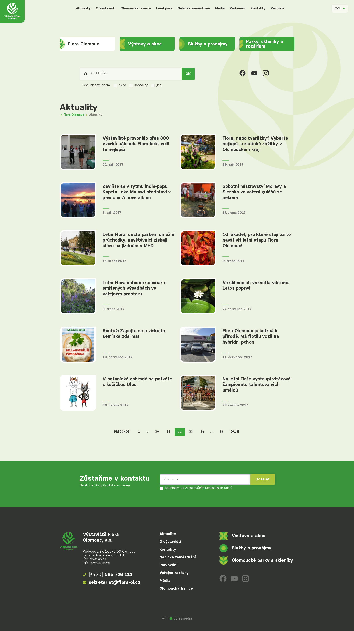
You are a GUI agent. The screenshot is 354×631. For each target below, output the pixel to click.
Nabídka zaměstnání (194, 8)
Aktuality (83, 8)
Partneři (277, 8)
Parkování (237, 8)
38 (221, 431)
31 (168, 431)
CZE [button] (338, 8)
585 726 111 (111, 574)
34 (202, 431)
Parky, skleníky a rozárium (264, 44)
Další (235, 431)
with (177, 618)
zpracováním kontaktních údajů (208, 488)
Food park (164, 8)
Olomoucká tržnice (136, 8)
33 (191, 431)
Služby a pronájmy (208, 44)
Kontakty (258, 8)
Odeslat (262, 479)
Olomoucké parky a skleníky (262, 560)
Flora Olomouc (83, 44)
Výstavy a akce (145, 44)
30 (157, 431)
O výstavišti (105, 8)
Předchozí (122, 431)
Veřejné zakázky (174, 573)
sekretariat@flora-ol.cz (114, 582)
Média (220, 8)
